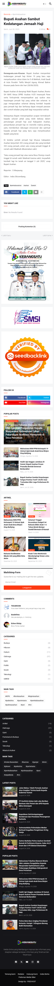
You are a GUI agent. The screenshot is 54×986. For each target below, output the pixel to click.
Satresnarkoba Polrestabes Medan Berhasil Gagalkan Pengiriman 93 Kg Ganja (33, 830)
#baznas (25, 762)
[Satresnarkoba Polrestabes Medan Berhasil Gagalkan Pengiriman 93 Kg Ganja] (10, 831)
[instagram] (32, 962)
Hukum (27, 652)
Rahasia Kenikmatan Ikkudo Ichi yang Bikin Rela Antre (14, 556)
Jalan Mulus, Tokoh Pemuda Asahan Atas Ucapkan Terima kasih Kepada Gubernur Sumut (33, 790)
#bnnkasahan (18, 696)
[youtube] (27, 962)
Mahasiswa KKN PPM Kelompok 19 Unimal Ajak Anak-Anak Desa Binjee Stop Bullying (34, 451)
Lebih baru (7, 235)
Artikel (27, 724)
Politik (27, 665)
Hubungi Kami (32, 974)
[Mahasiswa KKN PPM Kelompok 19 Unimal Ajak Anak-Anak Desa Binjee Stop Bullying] (11, 452)
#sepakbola (8, 775)
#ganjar (35, 762)
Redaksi (21, 974)
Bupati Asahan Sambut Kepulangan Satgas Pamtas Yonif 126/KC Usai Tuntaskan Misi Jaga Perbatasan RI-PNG (34, 481)
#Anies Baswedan (11, 762)
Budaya (27, 643)
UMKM (27, 679)
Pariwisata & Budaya (27, 737)
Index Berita (44, 974)
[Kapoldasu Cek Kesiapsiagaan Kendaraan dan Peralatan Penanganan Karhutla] (10, 818)
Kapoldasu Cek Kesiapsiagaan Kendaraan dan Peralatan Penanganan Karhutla (34, 816)
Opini (27, 661)
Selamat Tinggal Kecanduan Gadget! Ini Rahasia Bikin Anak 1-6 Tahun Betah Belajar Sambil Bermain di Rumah (38, 524)
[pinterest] (38, 962)
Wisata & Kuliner (27, 750)
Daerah (33, 185)
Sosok (27, 670)
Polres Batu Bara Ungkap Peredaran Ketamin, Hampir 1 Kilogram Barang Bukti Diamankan (33, 923)
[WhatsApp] (30, 192)
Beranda (7, 14)
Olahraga (27, 656)
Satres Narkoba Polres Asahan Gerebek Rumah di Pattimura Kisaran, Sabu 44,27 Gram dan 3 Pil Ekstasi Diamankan (35, 843)
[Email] (35, 192)
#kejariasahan (33, 696)
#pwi (23, 705)
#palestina (9, 701)
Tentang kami (10, 974)
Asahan (26, 185)
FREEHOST (31, 981)
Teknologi (27, 674)
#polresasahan (11, 705)
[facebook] (16, 962)
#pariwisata (22, 701)
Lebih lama (47, 235)
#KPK (7, 696)
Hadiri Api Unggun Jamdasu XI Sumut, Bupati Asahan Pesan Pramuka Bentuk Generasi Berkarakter (32, 465)
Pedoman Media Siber (27, 977)
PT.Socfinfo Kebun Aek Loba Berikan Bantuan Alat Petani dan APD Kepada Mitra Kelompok (34, 803)
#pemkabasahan (19, 14)
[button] (3, 4)
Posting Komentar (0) (27, 227)
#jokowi (7, 766)
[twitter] (21, 962)
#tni (29, 705)
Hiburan (27, 648)
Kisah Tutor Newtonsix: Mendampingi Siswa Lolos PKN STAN (38, 556)
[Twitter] (24, 192)
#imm (44, 762)
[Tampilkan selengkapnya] (41, 192)
